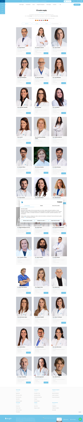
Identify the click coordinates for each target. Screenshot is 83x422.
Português (2, 13)
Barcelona (26, 23)
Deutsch (2, 9)
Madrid (46, 23)
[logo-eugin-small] (8, 417)
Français (2, 5)
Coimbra (37, 23)
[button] (59, 5)
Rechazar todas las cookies (27, 220)
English (2, 11)
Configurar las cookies (41, 220)
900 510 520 (31, 1)
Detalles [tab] (41, 205)
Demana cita (77, 4)
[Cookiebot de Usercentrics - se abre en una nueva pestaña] (58, 202)
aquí (25, 217)
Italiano (2, 7)
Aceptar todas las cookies (55, 220)
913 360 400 (37, 1)
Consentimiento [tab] (27, 205)
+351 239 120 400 (44, 1)
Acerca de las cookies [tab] (56, 205)
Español (2, 3)
